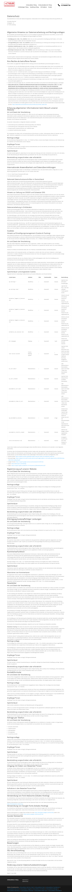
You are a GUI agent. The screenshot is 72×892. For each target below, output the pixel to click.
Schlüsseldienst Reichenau (13, 890)
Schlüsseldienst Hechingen (54, 890)
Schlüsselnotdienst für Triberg (45, 5)
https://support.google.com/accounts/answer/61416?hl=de (29, 462)
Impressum (25, 879)
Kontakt (50, 7)
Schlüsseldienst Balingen (52, 889)
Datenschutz (25, 881)
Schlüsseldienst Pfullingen (27, 890)
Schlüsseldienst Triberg (31, 5)
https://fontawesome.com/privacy (15, 804)
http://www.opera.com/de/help (19, 463)
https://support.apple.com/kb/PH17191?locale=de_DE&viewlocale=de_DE (28, 465)
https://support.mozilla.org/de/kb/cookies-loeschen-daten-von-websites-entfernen (35, 456)
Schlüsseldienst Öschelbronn (53, 887)
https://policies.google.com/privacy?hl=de (33, 814)
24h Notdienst (43, 7)
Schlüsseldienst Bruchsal (13, 889)
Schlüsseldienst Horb (40, 887)
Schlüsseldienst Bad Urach (41, 890)
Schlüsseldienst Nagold (25, 889)
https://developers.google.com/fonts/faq (44, 812)
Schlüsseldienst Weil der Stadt (26, 887)
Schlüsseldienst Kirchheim (38, 889)
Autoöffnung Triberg (34, 7)
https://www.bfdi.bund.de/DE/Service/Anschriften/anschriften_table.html (29, 104)
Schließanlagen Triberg (23, 7)
